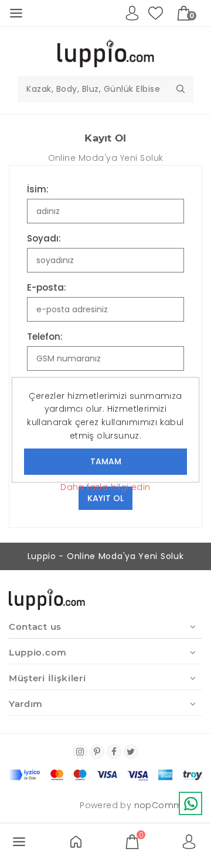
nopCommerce (168, 805)
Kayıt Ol (105, 498)
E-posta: (46, 287)
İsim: (38, 189)
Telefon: (45, 336)
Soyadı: (44, 238)
